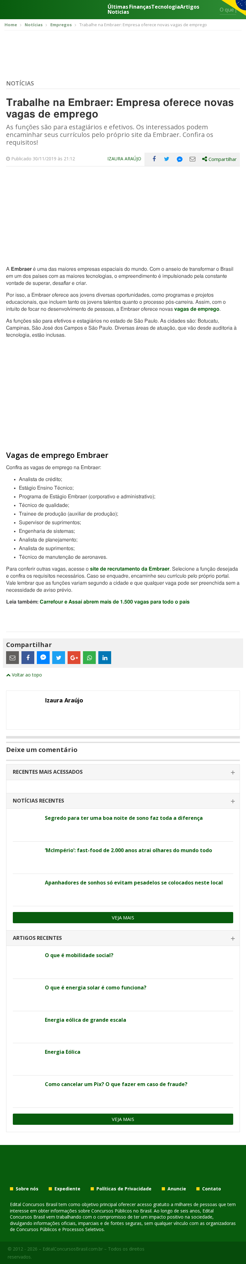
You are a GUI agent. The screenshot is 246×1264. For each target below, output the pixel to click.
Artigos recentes (37, 937)
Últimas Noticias (118, 9)
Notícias (20, 83)
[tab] (123, 772)
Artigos (189, 7)
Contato (211, 1189)
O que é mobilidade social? (79, 955)
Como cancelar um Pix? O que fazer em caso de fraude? (116, 1084)
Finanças (140, 7)
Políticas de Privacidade (124, 1189)
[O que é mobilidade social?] (26, 962)
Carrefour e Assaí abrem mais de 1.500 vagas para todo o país (115, 601)
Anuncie (177, 1189)
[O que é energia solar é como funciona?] (26, 995)
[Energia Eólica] (26, 1059)
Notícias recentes (38, 800)
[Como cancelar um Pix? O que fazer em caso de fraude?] (26, 1091)
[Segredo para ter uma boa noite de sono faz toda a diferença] (26, 825)
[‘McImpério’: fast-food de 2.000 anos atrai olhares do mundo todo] (26, 857)
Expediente (67, 1189)
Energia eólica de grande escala (85, 1019)
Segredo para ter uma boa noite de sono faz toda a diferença (124, 817)
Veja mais (123, 917)
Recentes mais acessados (48, 771)
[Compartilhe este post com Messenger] (179, 159)
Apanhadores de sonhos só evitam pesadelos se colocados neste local (134, 882)
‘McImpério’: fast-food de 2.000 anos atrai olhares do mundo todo (128, 850)
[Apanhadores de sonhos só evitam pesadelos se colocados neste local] (26, 890)
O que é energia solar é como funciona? (95, 987)
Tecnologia (165, 7)
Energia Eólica (62, 1051)
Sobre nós (27, 1189)
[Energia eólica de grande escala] (26, 1027)
